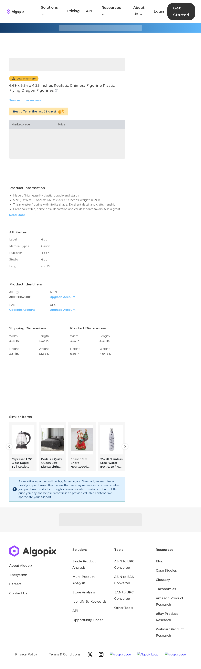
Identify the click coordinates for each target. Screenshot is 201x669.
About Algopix (20, 566)
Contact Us (18, 593)
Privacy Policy (26, 654)
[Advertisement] (100, 45)
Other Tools (123, 608)
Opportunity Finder (87, 620)
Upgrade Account (63, 297)
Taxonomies (166, 589)
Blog (159, 561)
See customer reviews (25, 100)
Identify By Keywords (89, 601)
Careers (15, 584)
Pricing (73, 11)
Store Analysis (83, 592)
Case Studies (166, 570)
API (89, 11)
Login (159, 11)
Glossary (163, 580)
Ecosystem (18, 575)
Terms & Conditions (64, 654)
